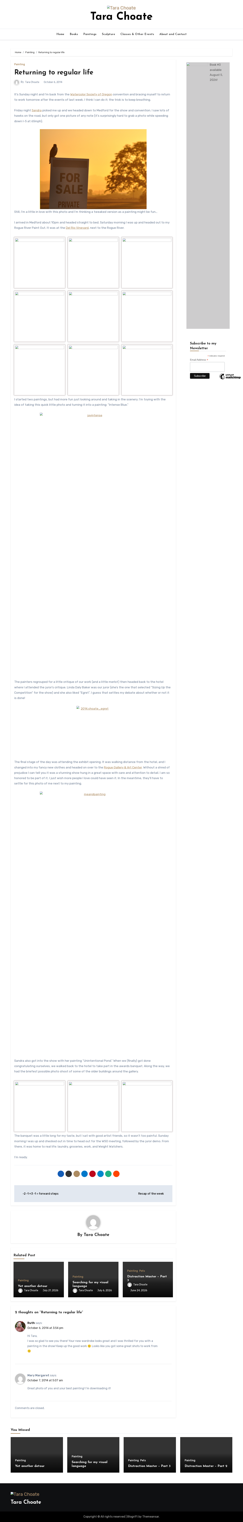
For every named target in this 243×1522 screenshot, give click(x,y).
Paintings (90, 34)
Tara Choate (121, 17)
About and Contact (173, 34)
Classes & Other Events (137, 34)
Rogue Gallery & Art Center (123, 767)
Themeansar (150, 1516)
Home (60, 34)
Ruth (31, 1323)
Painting (19, 64)
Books (74, 34)
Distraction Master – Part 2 (206, 1466)
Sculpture (108, 34)
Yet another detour (32, 1286)
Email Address (199, 359)
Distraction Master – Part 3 (149, 1466)
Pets (142, 1271)
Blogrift (132, 1516)
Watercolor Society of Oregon (91, 94)
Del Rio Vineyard (77, 228)
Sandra (37, 110)
